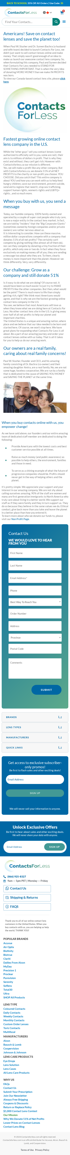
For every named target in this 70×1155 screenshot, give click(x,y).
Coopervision (11, 1048)
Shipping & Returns (24, 897)
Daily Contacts (11, 1012)
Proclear (8, 974)
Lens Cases (9, 1068)
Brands (11, 717)
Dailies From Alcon (14, 962)
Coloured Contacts (14, 1008)
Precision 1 (9, 970)
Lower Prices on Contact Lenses (21, 1122)
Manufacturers (17, 737)
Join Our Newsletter (15, 1095)
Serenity (8, 981)
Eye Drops (9, 1061)
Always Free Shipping (15, 1099)
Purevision (9, 978)
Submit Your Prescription (17, 1091)
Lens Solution (11, 1065)
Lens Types (13, 727)
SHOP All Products (14, 997)
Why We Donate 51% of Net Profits (23, 1118)
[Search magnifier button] (56, 22)
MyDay (7, 966)
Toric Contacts (11, 1028)
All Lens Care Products (16, 1072)
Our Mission (10, 1115)
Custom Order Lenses (16, 1024)
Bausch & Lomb (12, 1044)
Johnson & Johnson (14, 1052)
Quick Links (14, 747)
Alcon (6, 1040)
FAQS (14, 906)
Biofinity (8, 951)
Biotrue (7, 954)
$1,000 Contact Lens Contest (20, 1111)
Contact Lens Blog (13, 1126)
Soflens (7, 985)
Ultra (6, 993)
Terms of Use (27, 1150)
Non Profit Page (20, 519)
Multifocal (9, 1032)
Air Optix (8, 947)
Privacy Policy (42, 1150)
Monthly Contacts (13, 1020)
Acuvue (7, 943)
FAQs (6, 1084)
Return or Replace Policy (17, 1107)
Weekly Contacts (13, 1016)
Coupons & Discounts (15, 1103)
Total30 (7, 989)
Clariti (7, 958)
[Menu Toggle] (64, 21)
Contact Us (18, 888)
